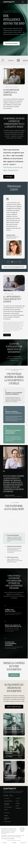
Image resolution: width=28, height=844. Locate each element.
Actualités (17, 816)
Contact (16, 819)
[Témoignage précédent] (7, 270)
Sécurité (6, 824)
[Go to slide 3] (16, 271)
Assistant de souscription (6, 818)
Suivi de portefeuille (6, 815)
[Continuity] (9, 802)
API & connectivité (8, 821)
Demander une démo (11, 49)
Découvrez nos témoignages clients (13, 276)
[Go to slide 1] (11, 271)
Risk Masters (17, 821)
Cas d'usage (8, 186)
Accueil (16, 814)
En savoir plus (7, 343)
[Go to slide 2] (14, 271)
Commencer (13, 685)
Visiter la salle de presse (13, 718)
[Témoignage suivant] (19, 270)
